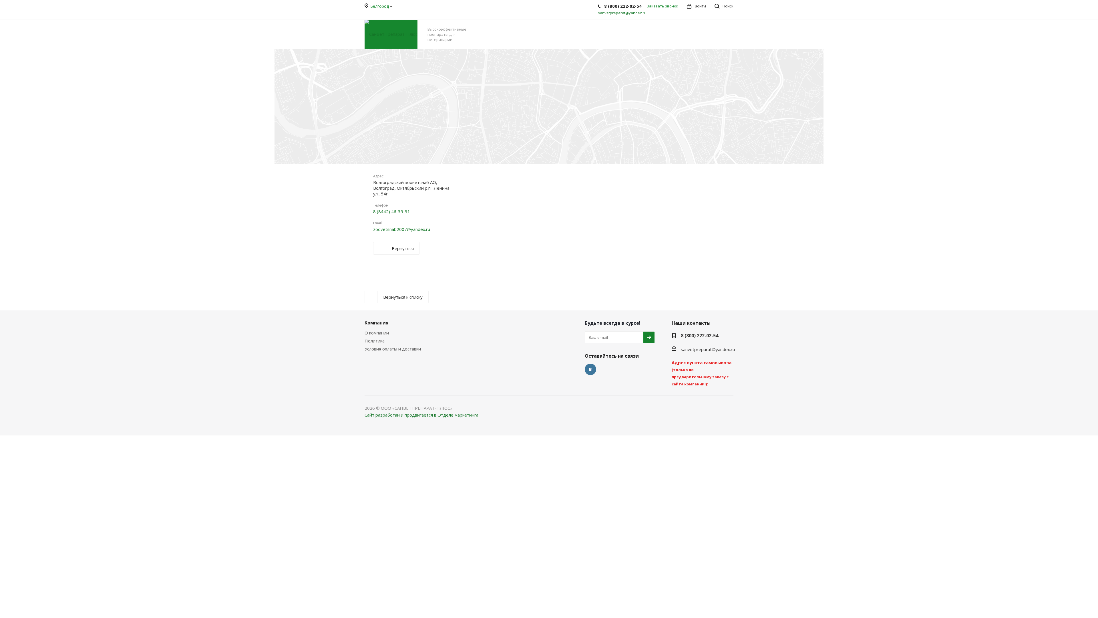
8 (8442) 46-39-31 (391, 211)
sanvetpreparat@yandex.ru (622, 12)
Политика (375, 341)
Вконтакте (590, 369)
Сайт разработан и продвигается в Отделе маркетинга (421, 415)
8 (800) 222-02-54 (699, 335)
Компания (377, 323)
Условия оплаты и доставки (393, 349)
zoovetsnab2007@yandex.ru (401, 229)
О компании (377, 333)
